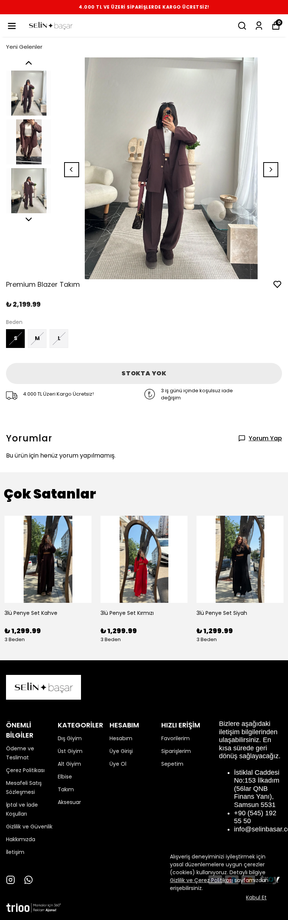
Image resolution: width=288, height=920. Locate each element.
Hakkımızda (20, 839)
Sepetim (172, 764)
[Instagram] (10, 879)
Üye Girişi (121, 751)
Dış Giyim (70, 738)
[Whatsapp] (28, 879)
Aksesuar (69, 802)
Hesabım (121, 738)
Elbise (65, 776)
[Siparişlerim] (259, 25)
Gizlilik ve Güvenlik (29, 826)
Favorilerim (175, 738)
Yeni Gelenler (24, 47)
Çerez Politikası (25, 770)
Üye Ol (118, 764)
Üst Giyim (70, 751)
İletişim (15, 852)
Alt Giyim (69, 764)
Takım (66, 789)
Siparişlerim (176, 751)
